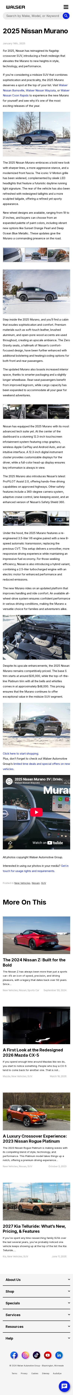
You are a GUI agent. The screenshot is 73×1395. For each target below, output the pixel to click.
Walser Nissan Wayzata (41, 90)
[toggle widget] (64, 1386)
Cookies (34, 1373)
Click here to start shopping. (21, 753)
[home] (15, 6)
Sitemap (45, 1373)
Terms (14, 1373)
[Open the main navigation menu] (66, 7)
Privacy (24, 1373)
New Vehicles (22, 882)
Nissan (36, 882)
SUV (43, 882)
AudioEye (57, 1373)
